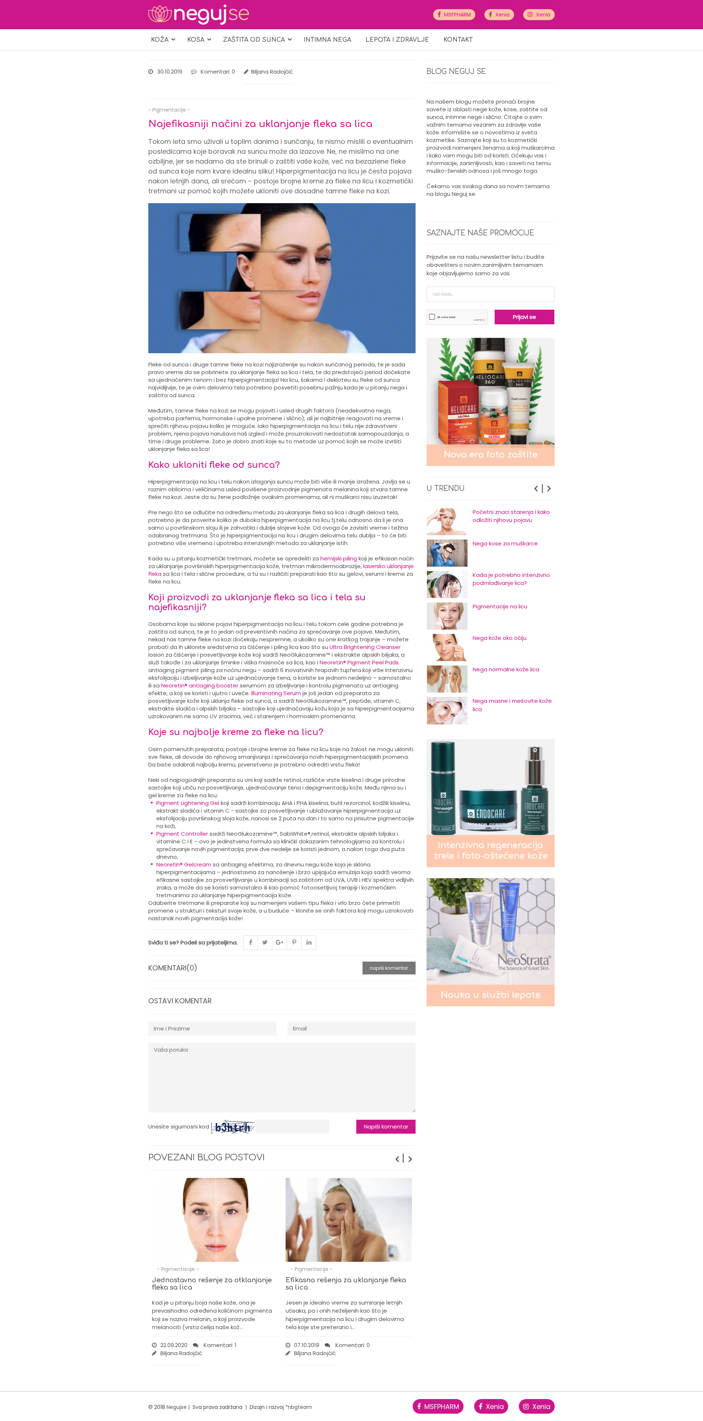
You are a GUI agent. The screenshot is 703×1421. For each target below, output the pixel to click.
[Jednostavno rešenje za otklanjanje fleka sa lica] (215, 1220)
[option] (491, 522)
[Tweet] (265, 942)
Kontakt (458, 40)
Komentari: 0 (218, 71)
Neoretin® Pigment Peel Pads (359, 662)
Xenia (502, 14)
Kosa (195, 40)
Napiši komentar (389, 968)
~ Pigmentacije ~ (169, 109)
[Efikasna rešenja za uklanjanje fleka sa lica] (349, 1220)
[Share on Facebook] (250, 942)
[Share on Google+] (279, 942)
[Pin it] (294, 942)
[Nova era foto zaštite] (491, 401)
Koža (159, 40)
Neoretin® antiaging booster (199, 685)
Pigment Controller (182, 834)
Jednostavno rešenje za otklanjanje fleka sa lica (212, 1283)
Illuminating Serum (276, 693)
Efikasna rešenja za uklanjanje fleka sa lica (346, 1283)
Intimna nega (327, 40)
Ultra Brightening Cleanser (365, 647)
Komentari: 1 (219, 1345)
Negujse (177, 1407)
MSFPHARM (457, 14)
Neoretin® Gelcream (183, 864)
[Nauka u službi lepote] (491, 942)
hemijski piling (338, 558)
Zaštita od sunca (254, 40)
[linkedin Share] (309, 942)
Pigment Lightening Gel (187, 803)
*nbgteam (298, 1407)
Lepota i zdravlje (397, 40)
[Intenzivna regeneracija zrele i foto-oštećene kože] (491, 802)
